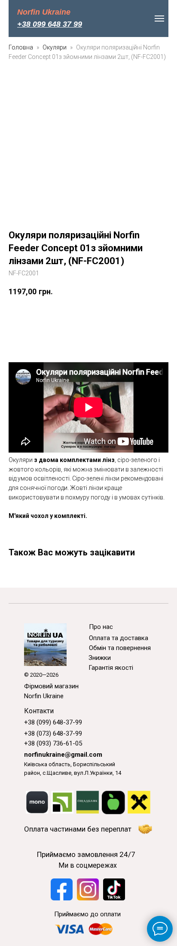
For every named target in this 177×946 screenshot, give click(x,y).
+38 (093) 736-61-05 (53, 743)
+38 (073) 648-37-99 (53, 733)
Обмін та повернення (120, 648)
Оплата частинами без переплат (77, 829)
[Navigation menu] (159, 18)
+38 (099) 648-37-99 (53, 722)
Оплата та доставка (118, 638)
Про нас (101, 627)
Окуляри (55, 47)
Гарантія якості (110, 668)
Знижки (99, 658)
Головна (21, 47)
